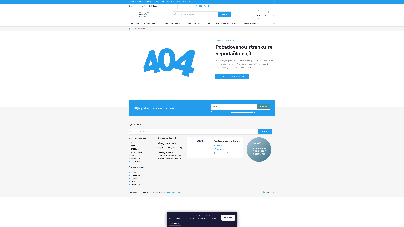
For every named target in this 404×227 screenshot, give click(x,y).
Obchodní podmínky (137, 158)
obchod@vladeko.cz (223, 145)
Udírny (133, 181)
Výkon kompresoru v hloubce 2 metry (170, 156)
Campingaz (134, 178)
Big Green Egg (135, 175)
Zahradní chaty (135, 184)
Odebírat (263, 107)
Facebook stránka (223, 153)
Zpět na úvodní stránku (233, 77)
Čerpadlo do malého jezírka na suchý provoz (170, 149)
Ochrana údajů (135, 161)
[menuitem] (135, 23)
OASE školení (153, 6)
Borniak (133, 172)
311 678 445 (221, 149)
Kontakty (131, 6)
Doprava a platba (136, 152)
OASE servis (141, 6)
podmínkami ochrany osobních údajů (243, 112)
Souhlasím (228, 217)
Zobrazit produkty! (184, 2)
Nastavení (175, 223)
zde (216, 218)
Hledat (224, 14)
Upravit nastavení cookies (173, 192)
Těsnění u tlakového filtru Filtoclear (169, 159)
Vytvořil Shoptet (270, 192)
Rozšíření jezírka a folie (165, 153)
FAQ (132, 155)
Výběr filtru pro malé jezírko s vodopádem (167, 144)
